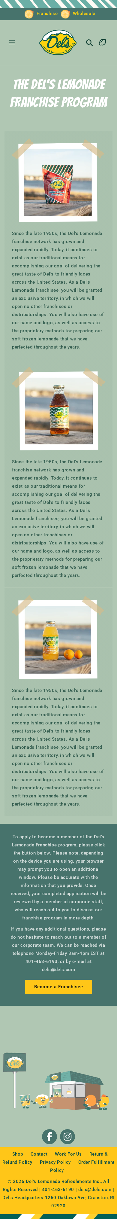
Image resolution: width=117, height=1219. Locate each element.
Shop (18, 1154)
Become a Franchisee (58, 986)
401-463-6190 (58, 1189)
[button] (12, 42)
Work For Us (69, 1154)
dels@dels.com (95, 1189)
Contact (40, 1154)
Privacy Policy (56, 1162)
